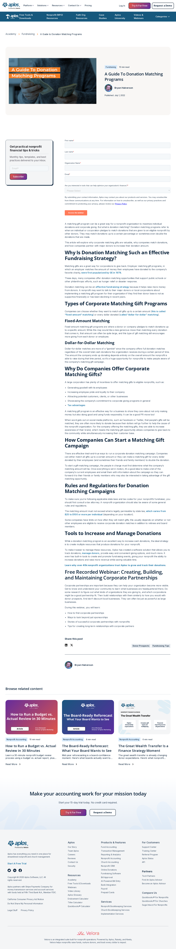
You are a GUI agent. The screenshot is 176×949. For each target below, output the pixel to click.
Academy (11, 34)
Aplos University (120, 16)
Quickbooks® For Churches (154, 901)
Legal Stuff (12, 910)
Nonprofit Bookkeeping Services (116, 906)
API (143, 862)
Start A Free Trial (17, 863)
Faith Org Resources (81, 16)
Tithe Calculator (75, 902)
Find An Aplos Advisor (152, 880)
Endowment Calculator (78, 899)
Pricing (88, 5)
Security (71, 866)
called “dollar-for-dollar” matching (139, 314)
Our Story (72, 847)
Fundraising (28, 34)
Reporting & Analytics (111, 854)
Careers (71, 854)
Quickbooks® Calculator (79, 906)
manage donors (90, 553)
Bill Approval (107, 877)
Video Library (74, 891)
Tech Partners (148, 876)
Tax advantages (76, 405)
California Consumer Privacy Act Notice (26, 899)
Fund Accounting (109, 847)
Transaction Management (112, 851)
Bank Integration (108, 885)
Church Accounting (110, 862)
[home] (11, 5)
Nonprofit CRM (108, 866)
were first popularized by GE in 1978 (101, 272)
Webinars (72, 887)
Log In (122, 6)
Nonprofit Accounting (111, 858)
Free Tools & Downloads (26, 16)
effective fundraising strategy (112, 287)
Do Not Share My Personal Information (25, 903)
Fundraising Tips (161, 646)
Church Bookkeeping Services (115, 910)
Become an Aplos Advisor (154, 883)
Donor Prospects (141, 646)
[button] (28, 5)
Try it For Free (139, 5)
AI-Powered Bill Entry (110, 881)
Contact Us (73, 862)
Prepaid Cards (107, 892)
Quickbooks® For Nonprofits (155, 897)
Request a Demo (163, 5)
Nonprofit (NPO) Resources (55, 16)
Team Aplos (73, 851)
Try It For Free (73, 812)
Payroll (104, 889)
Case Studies (103, 16)
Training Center (149, 851)
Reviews (72, 858)
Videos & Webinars (139, 16)
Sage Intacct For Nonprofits (154, 905)
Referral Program (150, 854)
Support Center (149, 847)
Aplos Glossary (75, 895)
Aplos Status (147, 858)
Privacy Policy (27, 910)
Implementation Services (112, 914)
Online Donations (109, 870)
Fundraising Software (111, 873)
